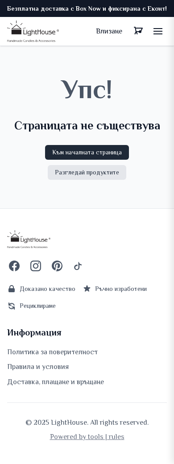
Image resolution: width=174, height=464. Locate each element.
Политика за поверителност (52, 352)
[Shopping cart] (138, 31)
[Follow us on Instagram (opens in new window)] (36, 266)
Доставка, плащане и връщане (55, 382)
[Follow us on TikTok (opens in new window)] (78, 266)
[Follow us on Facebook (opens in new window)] (14, 266)
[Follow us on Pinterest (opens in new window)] (57, 266)
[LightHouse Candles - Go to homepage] (33, 31)
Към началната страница (87, 152)
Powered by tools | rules (87, 437)
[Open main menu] (158, 31)
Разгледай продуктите (87, 172)
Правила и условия (38, 367)
